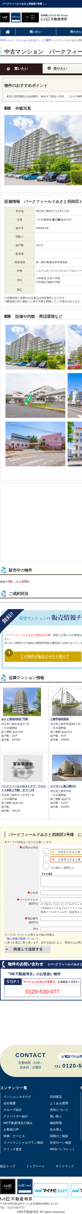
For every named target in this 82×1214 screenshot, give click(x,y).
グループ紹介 (12, 1110)
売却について (59, 1110)
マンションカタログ (17, 1096)
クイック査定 (12, 1149)
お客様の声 (11, 1129)
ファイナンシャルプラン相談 (23, 1142)
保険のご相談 (59, 1136)
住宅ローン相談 (60, 1142)
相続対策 (56, 1123)
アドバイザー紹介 (15, 1116)
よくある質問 (59, 1103)
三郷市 (47, 40)
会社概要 (9, 1103)
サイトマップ (65, 1166)
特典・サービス (14, 1136)
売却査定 (56, 1096)
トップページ (35, 1166)
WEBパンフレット (62, 1149)
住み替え (56, 1129)
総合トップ (7, 1166)
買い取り (56, 1116)
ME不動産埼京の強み (18, 1123)
